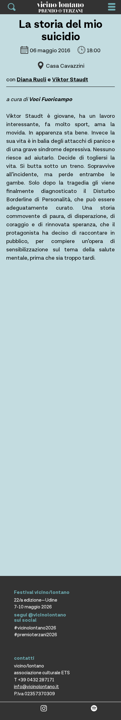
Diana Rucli (31, 79)
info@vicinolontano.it (36, 687)
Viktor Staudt (70, 79)
